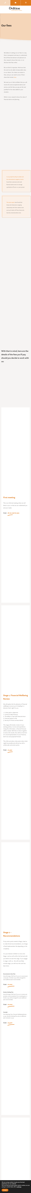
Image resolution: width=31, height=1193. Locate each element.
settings (19, 1187)
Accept (5, 1190)
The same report (10, 202)
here (15, 77)
